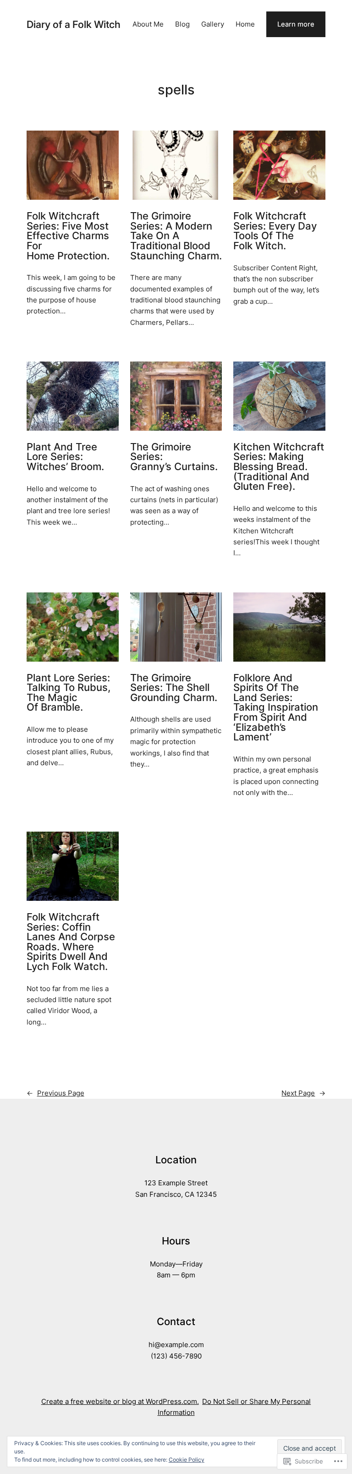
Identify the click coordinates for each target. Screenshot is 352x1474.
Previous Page (55, 1093)
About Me (148, 24)
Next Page (303, 1093)
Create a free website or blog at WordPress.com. (120, 1401)
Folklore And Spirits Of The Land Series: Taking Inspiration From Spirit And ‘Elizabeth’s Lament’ (275, 707)
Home (245, 24)
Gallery (212, 24)
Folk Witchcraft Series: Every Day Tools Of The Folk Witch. (275, 231)
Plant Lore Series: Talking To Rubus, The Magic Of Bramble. (68, 692)
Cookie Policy (186, 1459)
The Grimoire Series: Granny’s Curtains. (174, 457)
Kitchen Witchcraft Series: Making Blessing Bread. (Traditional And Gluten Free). (278, 467)
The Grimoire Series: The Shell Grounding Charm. (173, 688)
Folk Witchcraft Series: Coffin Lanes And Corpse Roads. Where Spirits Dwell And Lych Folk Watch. (71, 942)
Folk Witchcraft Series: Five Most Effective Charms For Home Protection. (68, 236)
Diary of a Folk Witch (74, 24)
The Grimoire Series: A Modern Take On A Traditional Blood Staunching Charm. (176, 236)
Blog (182, 24)
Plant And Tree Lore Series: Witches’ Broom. (65, 457)
